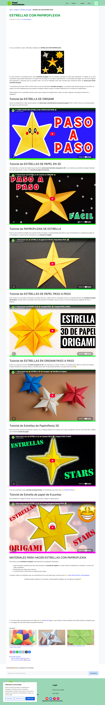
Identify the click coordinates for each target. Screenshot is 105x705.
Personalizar (10, 698)
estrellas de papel (46, 620)
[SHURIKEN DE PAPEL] (52, 637)
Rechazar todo (19, 698)
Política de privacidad (58, 690)
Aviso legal (55, 693)
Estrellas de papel (25, 10)
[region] (20, 692)
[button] (96, 3)
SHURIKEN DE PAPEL (43, 645)
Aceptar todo (30, 698)
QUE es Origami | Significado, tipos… (76, 645)
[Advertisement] (52, 33)
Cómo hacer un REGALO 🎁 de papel (20, 660)
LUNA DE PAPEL (68, 490)
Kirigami (82, 3)
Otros (89, 3)
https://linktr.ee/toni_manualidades (79, 575)
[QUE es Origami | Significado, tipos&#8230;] (81, 637)
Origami (73, 3)
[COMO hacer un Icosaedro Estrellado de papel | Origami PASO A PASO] (23, 637)
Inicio (67, 3)
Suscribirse (93, 673)
